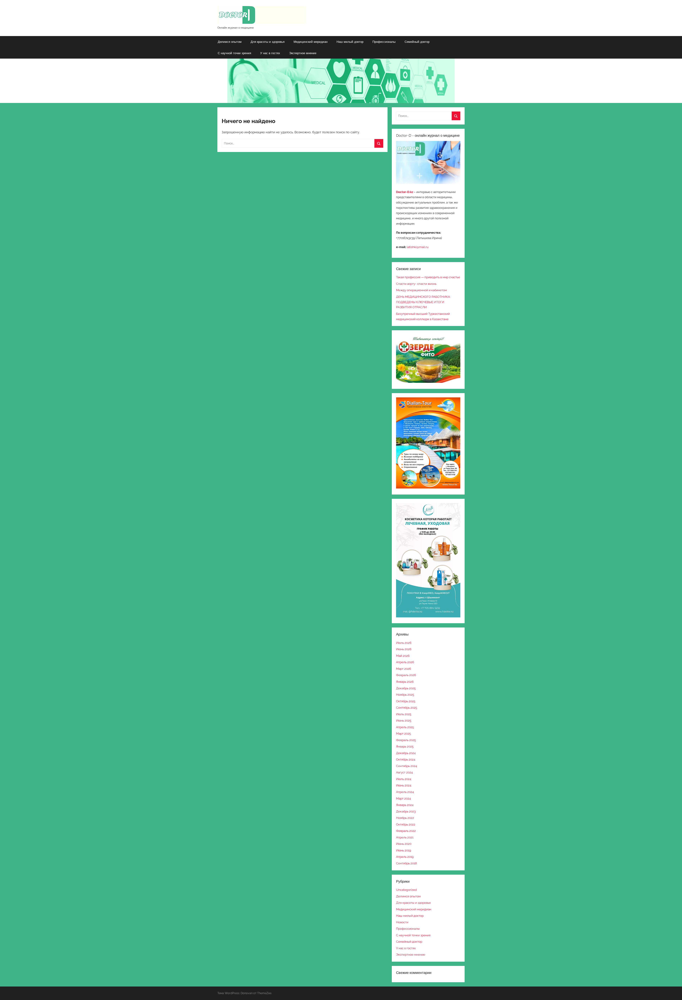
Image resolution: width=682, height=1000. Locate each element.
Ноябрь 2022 (405, 818)
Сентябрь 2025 (406, 707)
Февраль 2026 (406, 675)
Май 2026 (403, 655)
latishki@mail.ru (417, 247)
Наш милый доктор (350, 42)
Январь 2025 (404, 746)
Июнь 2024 (403, 785)
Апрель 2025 (405, 727)
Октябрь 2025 (405, 701)
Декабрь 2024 (406, 753)
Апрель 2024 (405, 792)
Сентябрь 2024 (406, 766)
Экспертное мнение (302, 53)
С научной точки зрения (234, 53)
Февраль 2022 (406, 831)
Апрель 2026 (405, 662)
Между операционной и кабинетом (421, 290)
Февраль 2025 (406, 740)
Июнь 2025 (403, 720)
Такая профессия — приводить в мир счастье (428, 277)
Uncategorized (406, 890)
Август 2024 (404, 772)
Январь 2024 (404, 805)
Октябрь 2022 (405, 824)
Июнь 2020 (403, 844)
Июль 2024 (403, 779)
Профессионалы (384, 42)
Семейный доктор (417, 42)
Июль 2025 (403, 714)
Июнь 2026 (403, 649)
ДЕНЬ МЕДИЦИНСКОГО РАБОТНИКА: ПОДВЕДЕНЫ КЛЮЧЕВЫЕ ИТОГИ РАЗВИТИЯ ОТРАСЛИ (423, 302)
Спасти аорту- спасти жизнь (416, 284)
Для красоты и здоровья (268, 42)
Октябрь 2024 (405, 759)
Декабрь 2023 (406, 811)
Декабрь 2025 (406, 688)
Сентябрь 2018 (406, 863)
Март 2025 (403, 733)
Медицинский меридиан (311, 42)
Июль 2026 (403, 643)
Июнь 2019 (403, 850)
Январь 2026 (405, 681)
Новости (402, 922)
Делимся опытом (230, 42)
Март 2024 (403, 798)
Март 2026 (403, 668)
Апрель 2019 (405, 856)
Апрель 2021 (404, 837)
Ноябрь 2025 (405, 694)
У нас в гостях (270, 53)
